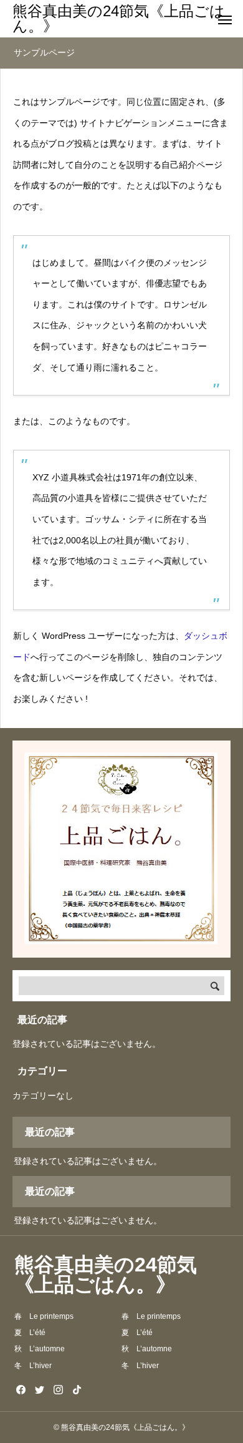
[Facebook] (20, 1389)
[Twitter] (39, 1389)
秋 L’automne (39, 1348)
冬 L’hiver (33, 1365)
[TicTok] (76, 1389)
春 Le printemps (44, 1316)
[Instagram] (58, 1389)
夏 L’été (29, 1332)
